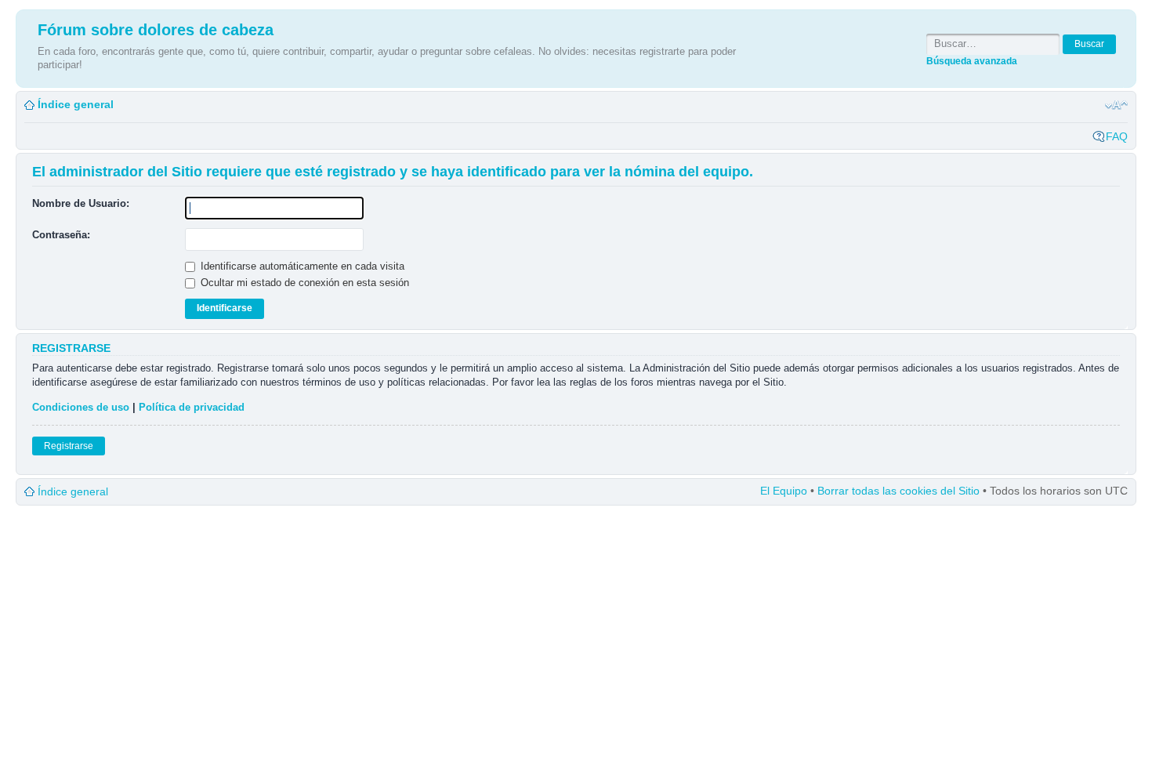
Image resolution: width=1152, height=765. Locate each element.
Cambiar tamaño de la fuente (1116, 105)
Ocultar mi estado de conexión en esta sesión (303, 282)
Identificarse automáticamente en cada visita (300, 266)
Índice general (76, 104)
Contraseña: (61, 235)
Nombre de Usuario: (80, 203)
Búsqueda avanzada (971, 61)
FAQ (1117, 136)
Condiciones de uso (80, 407)
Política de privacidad (192, 407)
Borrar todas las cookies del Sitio (898, 490)
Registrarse (68, 446)
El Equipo (783, 490)
